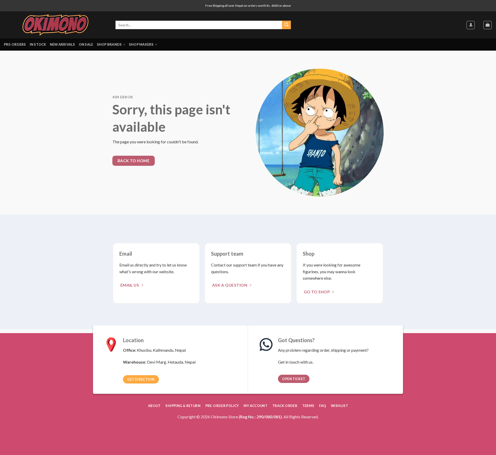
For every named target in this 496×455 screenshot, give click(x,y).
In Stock (38, 44)
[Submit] (286, 25)
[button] (471, 25)
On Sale (86, 44)
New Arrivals (62, 44)
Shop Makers (141, 44)
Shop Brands (109, 44)
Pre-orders (15, 44)
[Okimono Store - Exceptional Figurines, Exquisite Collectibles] (55, 25)
